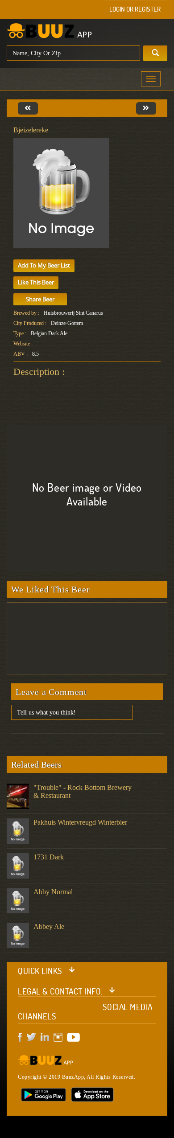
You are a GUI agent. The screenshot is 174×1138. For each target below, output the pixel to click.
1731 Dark (48, 857)
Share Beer (40, 299)
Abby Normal (53, 892)
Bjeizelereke (30, 130)
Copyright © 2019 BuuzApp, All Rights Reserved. (76, 1077)
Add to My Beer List (44, 265)
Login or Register (135, 9)
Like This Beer (36, 282)
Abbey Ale (48, 926)
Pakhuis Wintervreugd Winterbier (80, 822)
